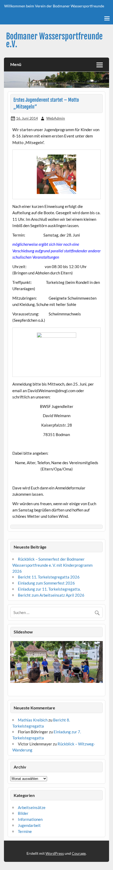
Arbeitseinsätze (31, 807)
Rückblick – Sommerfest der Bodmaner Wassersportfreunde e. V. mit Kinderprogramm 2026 (52, 565)
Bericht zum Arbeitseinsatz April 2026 (51, 595)
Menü (15, 64)
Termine (25, 831)
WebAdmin (55, 118)
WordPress (54, 853)
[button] (14, 667)
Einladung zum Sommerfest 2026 (46, 583)
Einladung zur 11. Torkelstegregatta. (49, 589)
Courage (79, 853)
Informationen (30, 819)
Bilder (23, 813)
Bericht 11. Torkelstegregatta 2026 (49, 577)
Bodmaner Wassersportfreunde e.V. (54, 40)
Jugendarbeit (29, 825)
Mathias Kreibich (33, 720)
